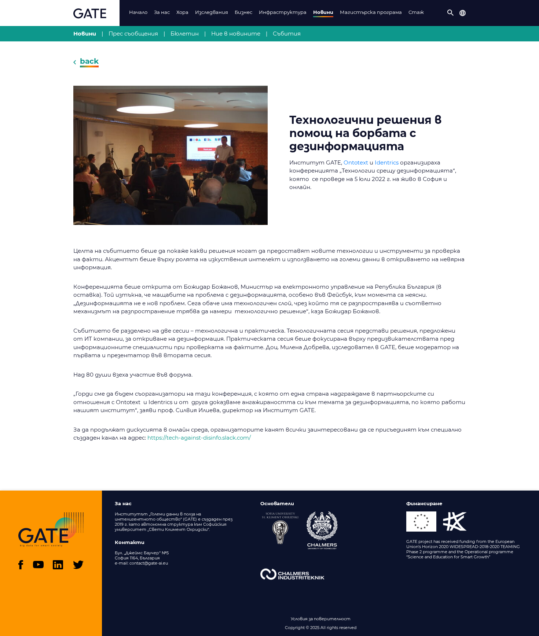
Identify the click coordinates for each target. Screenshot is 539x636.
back (89, 61)
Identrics (387, 162)
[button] (450, 13)
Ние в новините (235, 33)
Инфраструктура (283, 12)
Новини (323, 12)
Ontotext (356, 162)
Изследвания (211, 12)
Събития (287, 33)
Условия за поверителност (321, 618)
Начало (138, 12)
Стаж (416, 12)
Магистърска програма (371, 12)
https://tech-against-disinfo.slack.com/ (199, 437)
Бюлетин (184, 33)
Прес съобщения (133, 33)
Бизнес (243, 12)
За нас (162, 12)
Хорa (182, 12)
